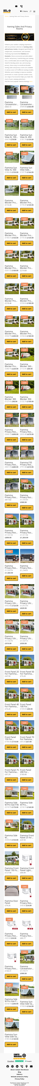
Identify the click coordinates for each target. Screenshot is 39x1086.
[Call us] (22, 1066)
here (31, 81)
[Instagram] (12, 1066)
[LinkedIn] (17, 1066)
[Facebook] (7, 1066)
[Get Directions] (26, 1066)
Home (6, 16)
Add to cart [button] (11, 112)
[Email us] (31, 1066)
